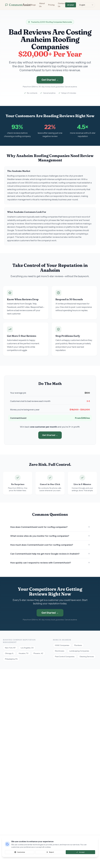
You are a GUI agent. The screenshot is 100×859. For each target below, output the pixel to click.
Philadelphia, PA (11, 659)
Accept (82, 852)
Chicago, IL (9, 653)
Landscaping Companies (79, 651)
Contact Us (61, 4)
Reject (51, 852)
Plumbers (78, 645)
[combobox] (86, 5)
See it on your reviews (70, 4)
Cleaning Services (87, 656)
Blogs (33, 5)
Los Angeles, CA (27, 648)
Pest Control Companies (64, 656)
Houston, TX (23, 653)
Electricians (59, 651)
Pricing (51, 5)
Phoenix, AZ (38, 653)
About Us (42, 4)
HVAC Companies (62, 645)
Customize (21, 852)
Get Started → (50, 79)
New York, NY (10, 648)
